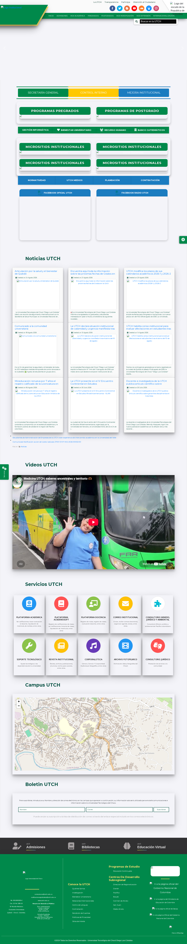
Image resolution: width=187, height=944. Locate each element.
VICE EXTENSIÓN (143, 16)
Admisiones (35, 847)
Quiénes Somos (78, 889)
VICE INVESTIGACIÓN (125, 16)
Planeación (112, 180)
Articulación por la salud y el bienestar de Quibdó (36, 272)
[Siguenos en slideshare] (149, 8)
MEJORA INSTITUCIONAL (143, 92)
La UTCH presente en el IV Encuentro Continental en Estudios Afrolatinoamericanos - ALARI (92, 384)
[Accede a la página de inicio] (22, 7)
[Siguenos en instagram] (156, 8)
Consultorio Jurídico (158, 659)
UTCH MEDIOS (75, 180)
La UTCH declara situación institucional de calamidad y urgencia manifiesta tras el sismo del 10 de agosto (93, 329)
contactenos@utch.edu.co (43, 894)
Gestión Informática (35, 130)
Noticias (24, 447)
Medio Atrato (118, 909)
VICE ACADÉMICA (77, 16)
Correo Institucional (125, 617)
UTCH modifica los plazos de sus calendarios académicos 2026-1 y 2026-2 (148, 272)
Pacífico (116, 893)
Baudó (116, 897)
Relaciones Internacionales (83, 901)
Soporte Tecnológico (29, 659)
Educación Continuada (122, 871)
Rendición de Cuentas (81, 913)
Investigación (77, 893)
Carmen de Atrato (120, 901)
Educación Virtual (151, 847)
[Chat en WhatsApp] (175, 930)
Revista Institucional (61, 659)
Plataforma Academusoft (61, 618)
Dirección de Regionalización (125, 884)
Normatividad (37, 180)
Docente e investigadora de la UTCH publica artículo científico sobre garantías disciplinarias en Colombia (146, 384)
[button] (4, 48)
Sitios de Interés (78, 921)
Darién (116, 889)
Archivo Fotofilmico (125, 659)
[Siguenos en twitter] (119, 8)
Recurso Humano (115, 130)
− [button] (19, 706)
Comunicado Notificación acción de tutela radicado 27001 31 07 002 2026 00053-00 (47, 442)
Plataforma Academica (29, 617)
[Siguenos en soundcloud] (141, 8)
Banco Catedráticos (151, 130)
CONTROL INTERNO (93, 92)
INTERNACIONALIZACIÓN (163, 16)
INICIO (51, 16)
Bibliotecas (91, 847)
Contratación (150, 180)
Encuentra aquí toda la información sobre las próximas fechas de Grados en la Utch (93, 274)
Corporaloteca (93, 659)
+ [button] (19, 701)
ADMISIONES (62, 16)
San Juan (117, 905)
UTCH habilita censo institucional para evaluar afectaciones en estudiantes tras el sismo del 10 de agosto (148, 329)
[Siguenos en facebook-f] (112, 8)
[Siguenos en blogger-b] (127, 8)
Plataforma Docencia (93, 617)
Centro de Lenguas (80, 905)
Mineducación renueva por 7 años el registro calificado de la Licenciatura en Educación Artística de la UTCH (36, 384)
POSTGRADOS (107, 16)
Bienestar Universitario (76, 130)
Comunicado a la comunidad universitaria (31, 327)
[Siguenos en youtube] (134, 8)
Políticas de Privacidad (81, 917)
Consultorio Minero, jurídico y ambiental (158, 618)
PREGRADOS (93, 16)
